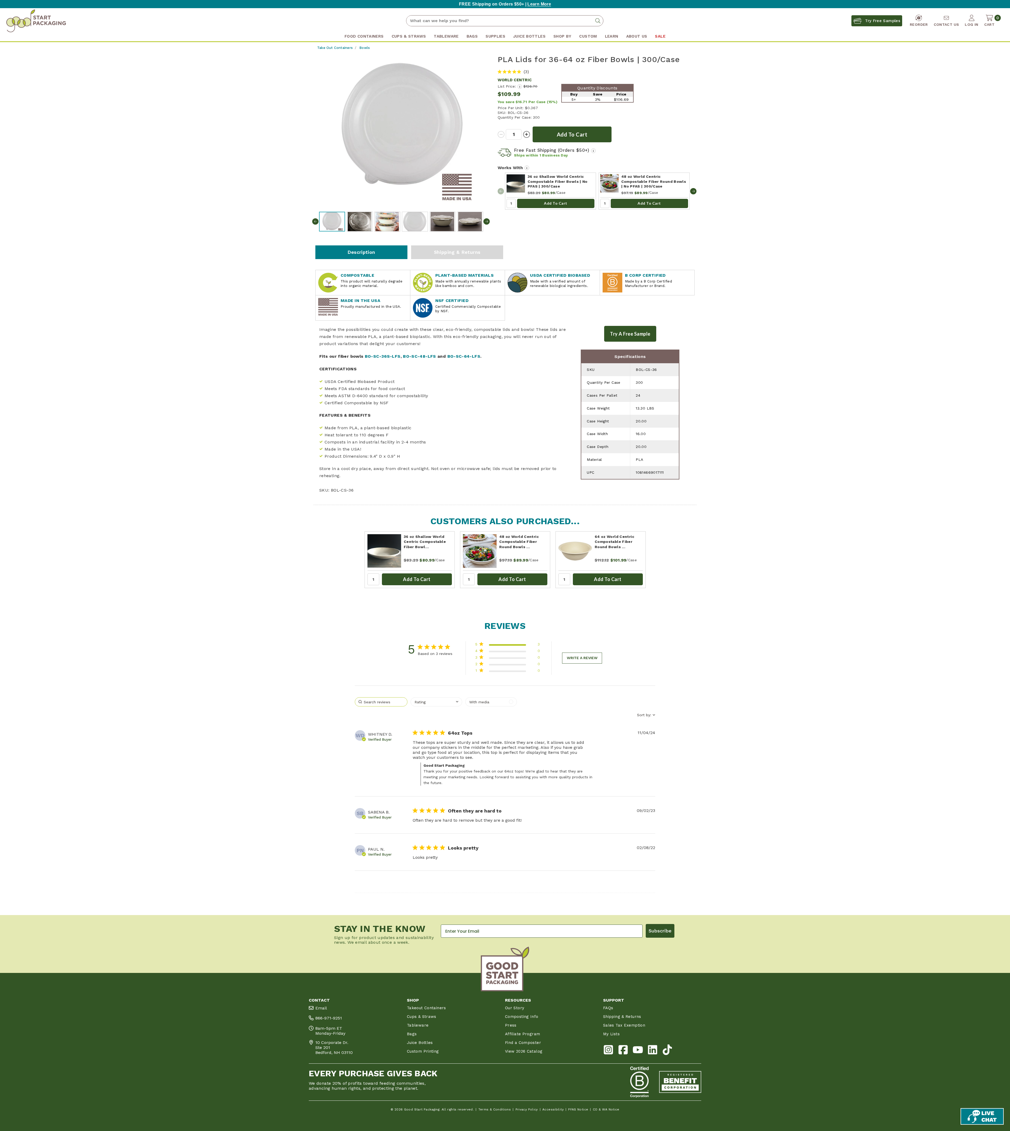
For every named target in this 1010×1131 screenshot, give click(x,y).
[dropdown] (436, 701)
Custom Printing (423, 1051)
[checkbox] (491, 701)
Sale (660, 36)
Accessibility (553, 1109)
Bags (412, 1034)
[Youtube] (638, 1050)
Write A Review (582, 658)
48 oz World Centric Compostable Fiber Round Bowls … (519, 541)
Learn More (539, 4)
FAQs (608, 1008)
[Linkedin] (652, 1050)
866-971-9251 (328, 1018)
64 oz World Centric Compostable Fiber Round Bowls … (614, 541)
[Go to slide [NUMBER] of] (693, 191)
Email (321, 1008)
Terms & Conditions (494, 1109)
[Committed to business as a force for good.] (639, 1082)
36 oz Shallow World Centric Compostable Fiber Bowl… (425, 541)
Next (486, 221)
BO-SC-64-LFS (463, 356)
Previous (315, 221)
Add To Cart (555, 203)
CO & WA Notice (606, 1109)
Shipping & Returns (457, 252)
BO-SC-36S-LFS (383, 356)
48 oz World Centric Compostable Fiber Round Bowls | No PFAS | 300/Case (653, 181)
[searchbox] (381, 701)
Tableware (417, 1025)
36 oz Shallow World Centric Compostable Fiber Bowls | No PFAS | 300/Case (558, 181)
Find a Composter (523, 1042)
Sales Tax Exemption (624, 1025)
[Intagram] (608, 1050)
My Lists (611, 1034)
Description (361, 252)
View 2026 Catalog (523, 1051)
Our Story (514, 1008)
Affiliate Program (522, 1034)
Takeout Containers (426, 1008)
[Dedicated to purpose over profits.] (680, 1082)
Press (511, 1025)
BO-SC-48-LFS (419, 356)
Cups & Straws (421, 1016)
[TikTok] (667, 1050)
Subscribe (660, 930)
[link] (507, 671)
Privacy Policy (527, 1109)
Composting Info (521, 1016)
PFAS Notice (578, 1109)
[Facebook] (623, 1050)
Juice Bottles (420, 1042)
